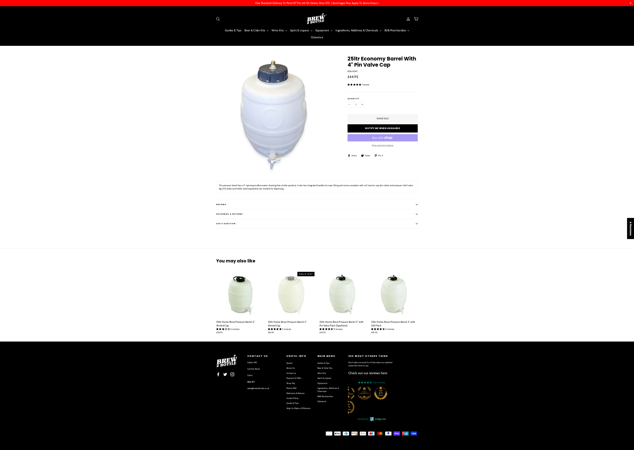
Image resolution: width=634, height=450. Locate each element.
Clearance (317, 37)
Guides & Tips (233, 30)
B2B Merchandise (396, 30)
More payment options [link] (382, 145)
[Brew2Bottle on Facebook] (218, 374)
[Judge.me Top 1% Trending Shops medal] (347, 407)
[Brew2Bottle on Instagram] (232, 374)
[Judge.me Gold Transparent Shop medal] (347, 393)
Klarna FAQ (291, 388)
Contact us (291, 373)
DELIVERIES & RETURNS (229, 214)
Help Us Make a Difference (298, 408)
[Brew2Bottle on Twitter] (225, 374)
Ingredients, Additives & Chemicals (357, 30)
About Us (290, 368)
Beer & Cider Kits (255, 30)
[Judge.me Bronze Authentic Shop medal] (364, 393)
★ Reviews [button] (631, 228)
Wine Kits (278, 30)
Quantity (353, 99)
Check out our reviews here (367, 373)
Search (289, 363)
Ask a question (226, 224)
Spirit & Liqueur (300, 30)
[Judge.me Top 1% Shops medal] (380, 393)
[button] (355, 84)
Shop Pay (290, 383)
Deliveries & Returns (295, 393)
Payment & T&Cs (293, 378)
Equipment (323, 30)
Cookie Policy (292, 398)
